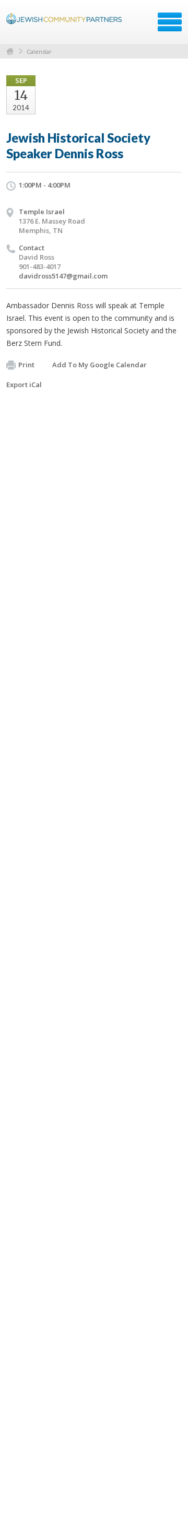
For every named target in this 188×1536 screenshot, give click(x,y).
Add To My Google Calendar (99, 364)
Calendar (39, 51)
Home (10, 51)
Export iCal (24, 384)
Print (26, 364)
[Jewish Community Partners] (65, 26)
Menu (170, 22)
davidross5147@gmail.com (63, 276)
